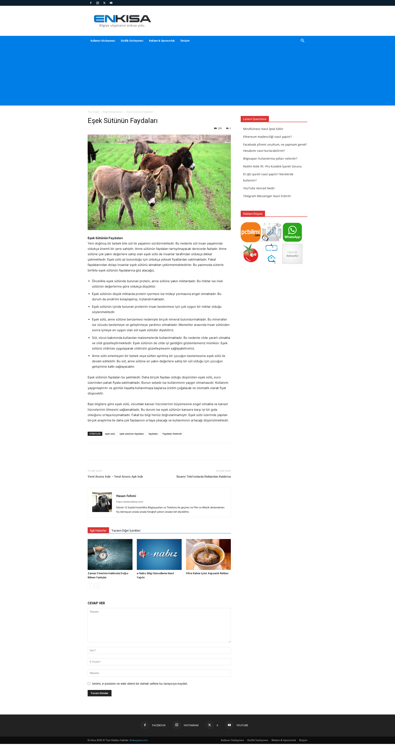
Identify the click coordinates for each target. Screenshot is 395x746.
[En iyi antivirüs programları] (251, 241)
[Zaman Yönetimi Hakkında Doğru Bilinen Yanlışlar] (110, 554)
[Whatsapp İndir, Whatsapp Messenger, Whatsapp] (292, 241)
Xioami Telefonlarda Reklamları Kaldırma (203, 476)
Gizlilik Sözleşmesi (132, 40)
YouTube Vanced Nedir (259, 188)
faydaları (153, 433)
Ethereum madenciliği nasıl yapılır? (267, 137)
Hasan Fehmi (126, 496)
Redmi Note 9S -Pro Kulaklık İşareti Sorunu (272, 166)
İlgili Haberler (98, 530)
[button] (302, 41)
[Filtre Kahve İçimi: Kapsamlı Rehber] (208, 554)
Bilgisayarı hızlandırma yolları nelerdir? (270, 158)
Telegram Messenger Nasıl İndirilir (267, 196)
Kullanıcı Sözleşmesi (103, 40)
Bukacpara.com (139, 740)
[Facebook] (91, 3)
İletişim (184, 40)
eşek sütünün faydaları (132, 433)
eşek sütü (110, 433)
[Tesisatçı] (271, 263)
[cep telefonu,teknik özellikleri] (271, 241)
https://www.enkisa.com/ (129, 501)
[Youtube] (111, 3)
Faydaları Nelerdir (172, 433)
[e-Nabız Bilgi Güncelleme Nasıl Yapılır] (159, 554)
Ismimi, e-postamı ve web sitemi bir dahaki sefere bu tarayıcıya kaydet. (140, 683)
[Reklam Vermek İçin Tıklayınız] (292, 263)
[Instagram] (97, 3)
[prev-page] (90, 585)
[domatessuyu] (251, 263)
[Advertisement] (197, 76)
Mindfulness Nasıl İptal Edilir (263, 129)
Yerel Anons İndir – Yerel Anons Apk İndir (115, 476)
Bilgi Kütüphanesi (113, 111)
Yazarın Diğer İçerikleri (126, 530)
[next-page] (96, 585)
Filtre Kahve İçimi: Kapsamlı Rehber (207, 573)
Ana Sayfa (93, 111)
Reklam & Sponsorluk (162, 40)
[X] (104, 3)
